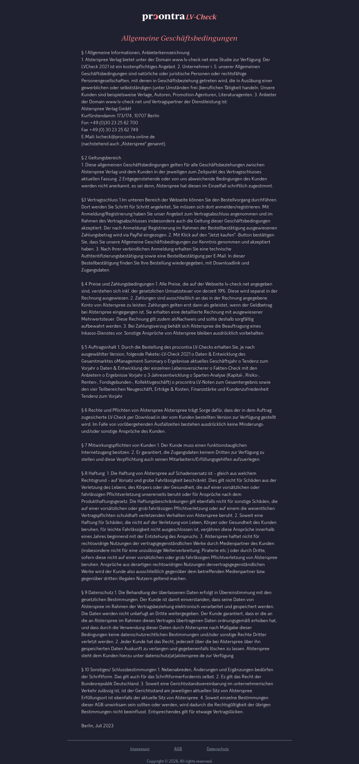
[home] (179, 17)
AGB (178, 748)
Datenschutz (218, 748)
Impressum (139, 748)
